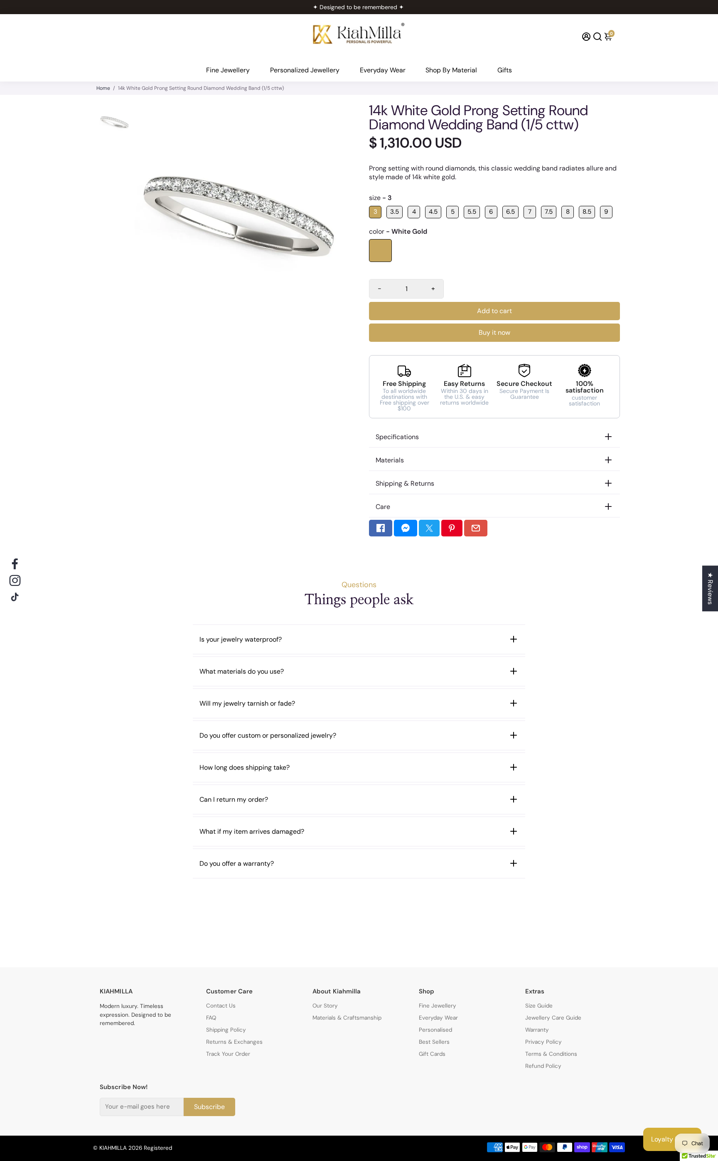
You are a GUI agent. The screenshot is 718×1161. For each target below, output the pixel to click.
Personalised (435, 1029)
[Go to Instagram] (15, 580)
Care (383, 506)
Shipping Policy (226, 1029)
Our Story (325, 1005)
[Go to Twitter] (429, 528)
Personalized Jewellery (304, 70)
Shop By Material (451, 70)
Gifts (504, 70)
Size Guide (539, 1005)
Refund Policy (543, 1066)
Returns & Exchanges (234, 1041)
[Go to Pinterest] (451, 528)
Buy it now (494, 332)
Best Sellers (434, 1041)
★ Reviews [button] (710, 588)
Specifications (397, 436)
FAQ (211, 1017)
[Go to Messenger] (405, 528)
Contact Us (221, 1005)
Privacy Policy (543, 1041)
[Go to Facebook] (380, 528)
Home (103, 88)
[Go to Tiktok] (15, 597)
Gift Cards (432, 1053)
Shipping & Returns (405, 483)
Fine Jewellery (228, 70)
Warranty (537, 1029)
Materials (390, 460)
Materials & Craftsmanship (346, 1017)
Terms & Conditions (551, 1053)
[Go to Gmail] (475, 528)
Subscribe (209, 1106)
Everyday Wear (383, 70)
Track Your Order (228, 1053)
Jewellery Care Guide (553, 1017)
